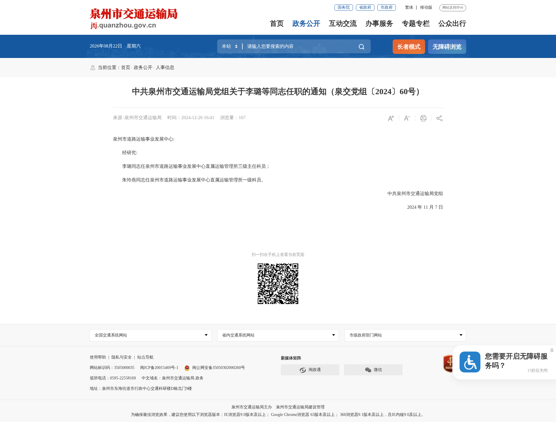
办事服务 (379, 23)
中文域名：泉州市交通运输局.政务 (173, 378)
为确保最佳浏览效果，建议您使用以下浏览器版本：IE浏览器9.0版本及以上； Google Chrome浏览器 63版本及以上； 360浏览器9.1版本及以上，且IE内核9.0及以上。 (278, 414)
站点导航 (145, 357)
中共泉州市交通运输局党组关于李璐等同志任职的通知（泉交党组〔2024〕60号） (278, 91)
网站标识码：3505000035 (112, 367)
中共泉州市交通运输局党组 (410, 193)
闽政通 (315, 370)
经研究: (125, 152)
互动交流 (343, 23)
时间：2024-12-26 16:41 (190, 117)
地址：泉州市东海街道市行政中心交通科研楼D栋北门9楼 (141, 388)
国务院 (344, 7)
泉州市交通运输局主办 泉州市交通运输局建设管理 (278, 407)
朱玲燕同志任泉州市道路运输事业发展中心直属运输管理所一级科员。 (189, 179)
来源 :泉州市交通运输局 (137, 117)
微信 (378, 370)
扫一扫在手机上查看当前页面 (278, 254)
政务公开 (306, 23)
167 (242, 117)
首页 (277, 23)
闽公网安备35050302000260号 (218, 367)
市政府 (387, 7)
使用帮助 (98, 357)
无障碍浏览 (447, 46)
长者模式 (408, 46)
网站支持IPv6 (452, 8)
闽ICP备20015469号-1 (159, 367)
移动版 (426, 7)
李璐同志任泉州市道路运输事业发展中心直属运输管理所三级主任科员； (191, 166)
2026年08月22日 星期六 (115, 45)
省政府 (365, 7)
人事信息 (165, 67)
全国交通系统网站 (111, 335)
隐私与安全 (121, 357)
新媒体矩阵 (291, 358)
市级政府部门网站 (366, 335)
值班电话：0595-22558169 (113, 378)
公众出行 (452, 23)
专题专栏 (416, 23)
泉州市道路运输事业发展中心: (143, 139)
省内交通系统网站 (238, 335)
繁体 (409, 7)
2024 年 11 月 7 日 (420, 207)
